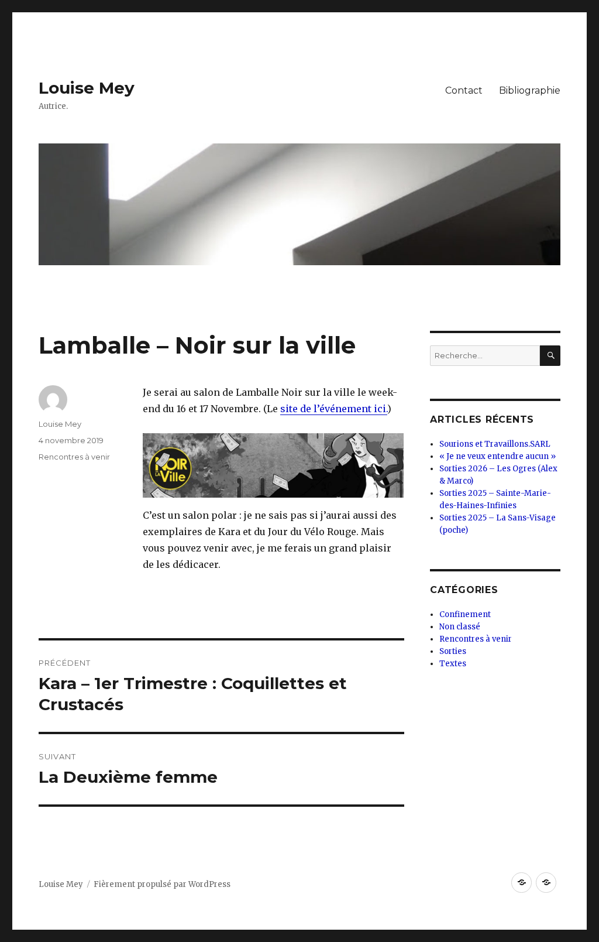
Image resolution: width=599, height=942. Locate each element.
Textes (452, 664)
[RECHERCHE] (550, 355)
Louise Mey (87, 88)
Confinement (465, 614)
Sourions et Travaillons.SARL (494, 444)
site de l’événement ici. (333, 409)
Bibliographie (529, 90)
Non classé (459, 627)
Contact (464, 90)
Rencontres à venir (74, 456)
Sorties (452, 651)
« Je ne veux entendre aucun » (497, 456)
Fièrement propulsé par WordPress (162, 884)
